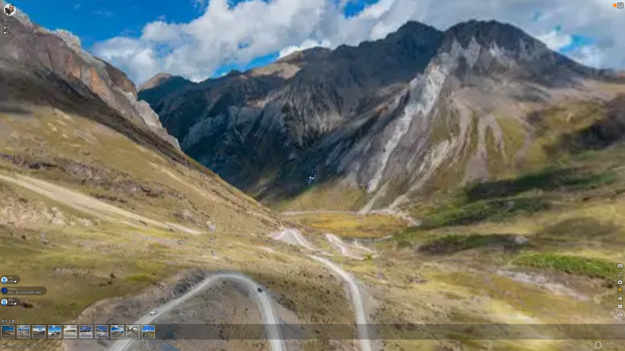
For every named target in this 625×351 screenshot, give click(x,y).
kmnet (10, 20)
